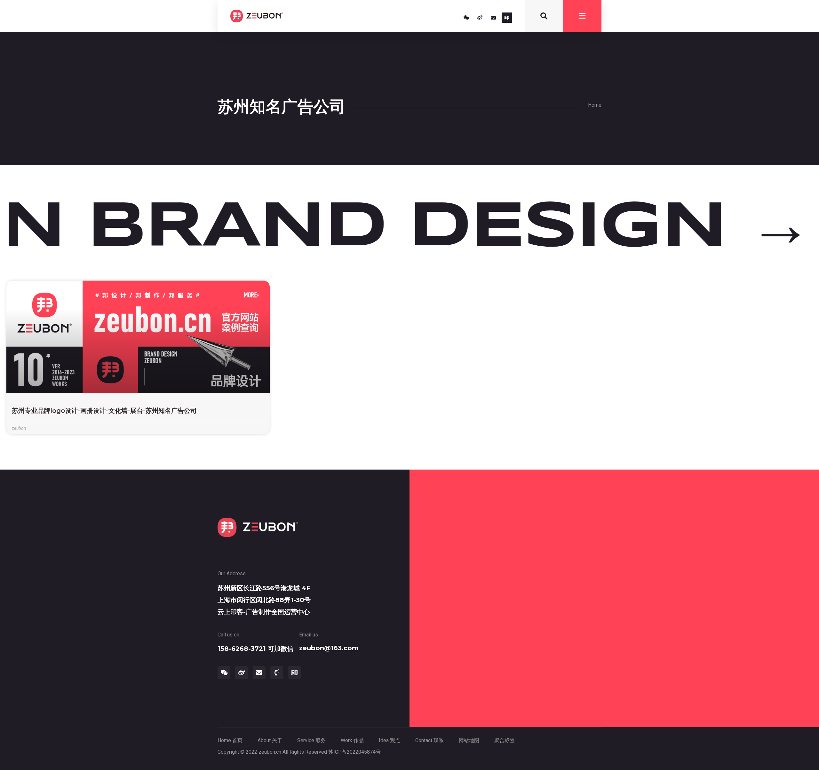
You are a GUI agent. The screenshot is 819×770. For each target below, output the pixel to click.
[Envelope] (493, 17)
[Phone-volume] (276, 672)
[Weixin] (466, 17)
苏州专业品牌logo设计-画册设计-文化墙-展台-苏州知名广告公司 (104, 410)
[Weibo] (480, 17)
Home (594, 105)
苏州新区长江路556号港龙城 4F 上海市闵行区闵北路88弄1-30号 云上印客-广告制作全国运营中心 (264, 600)
